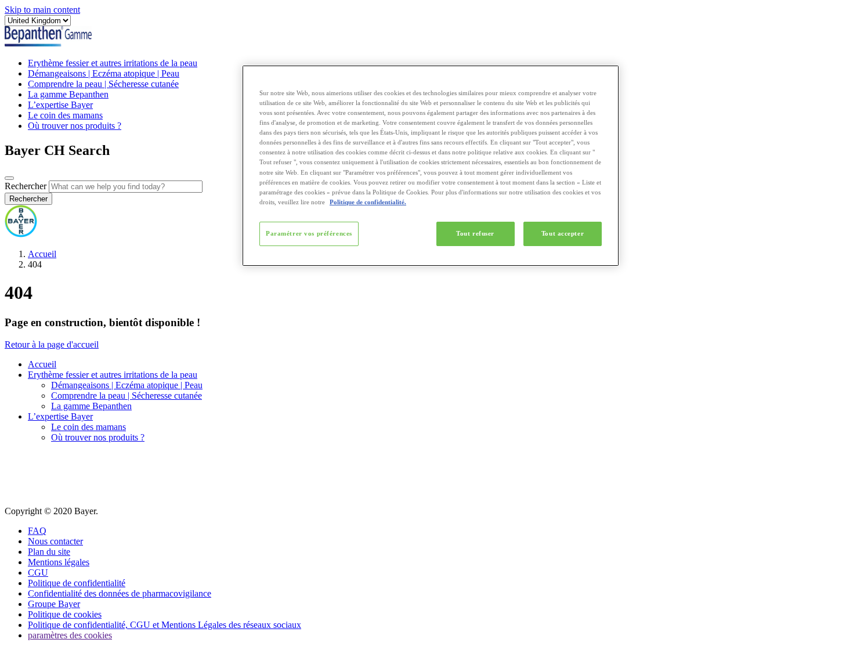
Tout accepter (562, 233)
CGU (38, 572)
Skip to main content (42, 10)
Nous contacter (55, 541)
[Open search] (9, 178)
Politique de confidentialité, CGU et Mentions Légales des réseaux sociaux (164, 625)
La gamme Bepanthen (68, 94)
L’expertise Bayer (60, 105)
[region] (430, 165)
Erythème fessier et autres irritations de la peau (112, 63)
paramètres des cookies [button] (70, 635)
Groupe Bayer (54, 604)
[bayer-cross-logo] (21, 234)
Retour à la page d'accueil (52, 344)
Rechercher (25, 186)
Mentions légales (58, 562)
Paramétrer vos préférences (309, 233)
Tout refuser (475, 233)
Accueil (42, 254)
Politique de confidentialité (76, 583)
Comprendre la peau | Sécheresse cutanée (103, 84)
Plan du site (49, 552)
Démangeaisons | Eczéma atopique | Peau (103, 73)
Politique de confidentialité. (368, 201)
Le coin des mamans (65, 115)
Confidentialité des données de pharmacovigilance (119, 593)
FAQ (37, 531)
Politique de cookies (65, 614)
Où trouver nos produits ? (74, 126)
